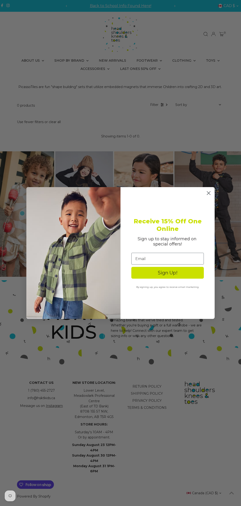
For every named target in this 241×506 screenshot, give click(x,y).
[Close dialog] (209, 193)
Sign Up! (167, 273)
